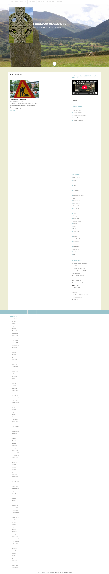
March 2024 (14, 388)
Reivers (75, 236)
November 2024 (15, 369)
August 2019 (14, 519)
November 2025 (15, 340)
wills (74, 254)
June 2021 (14, 467)
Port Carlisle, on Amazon (77, 266)
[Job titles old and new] (24, 88)
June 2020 (14, 495)
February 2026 (15, 333)
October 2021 (15, 457)
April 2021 (14, 472)
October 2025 (15, 342)
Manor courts (76, 218)
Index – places (41, 1)
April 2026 (14, 328)
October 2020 (15, 486)
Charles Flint (76, 117)
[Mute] (93, 93)
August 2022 (14, 433)
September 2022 (15, 431)
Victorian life (76, 249)
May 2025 (14, 354)
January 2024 (15, 393)
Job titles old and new (18, 100)
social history (76, 241)
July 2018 (14, 551)
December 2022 (15, 424)
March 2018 (14, 560)
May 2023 (14, 412)
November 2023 (15, 397)
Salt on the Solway (77, 110)
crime (74, 188)
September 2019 (15, 517)
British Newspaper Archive (78, 275)
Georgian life (76, 208)
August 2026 (14, 318)
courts (74, 185)
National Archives (76, 273)
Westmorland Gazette (77, 297)
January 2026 (15, 335)
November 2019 (15, 512)
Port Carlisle (76, 228)
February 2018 (15, 562)
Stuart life (75, 244)
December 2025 (15, 338)
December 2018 (15, 539)
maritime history (77, 221)
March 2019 (14, 531)
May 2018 (14, 555)
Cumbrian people (77, 193)
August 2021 (14, 462)
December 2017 (15, 567)
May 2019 (14, 527)
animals (75, 180)
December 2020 (15, 481)
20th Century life (77, 177)
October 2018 (15, 543)
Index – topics (23, 1)
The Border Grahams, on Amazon (79, 263)
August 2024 (14, 376)
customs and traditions (78, 195)
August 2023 (14, 405)
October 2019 (15, 515)
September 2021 (15, 460)
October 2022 (15, 429)
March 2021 (14, 474)
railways (75, 234)
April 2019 (14, 529)
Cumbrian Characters (49, 24)
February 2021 (15, 476)
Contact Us (59, 1)
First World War (76, 203)
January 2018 (15, 565)
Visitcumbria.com (76, 287)
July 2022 (14, 436)
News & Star (74, 292)
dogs (74, 198)
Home (11, 1)
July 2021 (14, 464)
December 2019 (15, 510)
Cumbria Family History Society (79, 268)
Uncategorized (76, 246)
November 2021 (15, 455)
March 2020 (14, 503)
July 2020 (14, 493)
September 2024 (15, 374)
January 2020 (15, 507)
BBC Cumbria (75, 299)
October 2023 (15, 400)
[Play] (74, 93)
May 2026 (14, 326)
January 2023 (15, 421)
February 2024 (15, 390)
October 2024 (15, 371)
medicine (75, 223)
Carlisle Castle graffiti (78, 120)
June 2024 (14, 381)
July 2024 (14, 378)
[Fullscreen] (96, 93)
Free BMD (74, 278)
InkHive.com (48, 572)
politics (74, 226)
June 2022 (14, 438)
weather (75, 251)
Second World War (77, 239)
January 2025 (15, 364)
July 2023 (14, 407)
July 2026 (14, 321)
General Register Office (77, 280)
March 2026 (14, 330)
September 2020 (15, 488)
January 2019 (15, 536)
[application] (85, 87)
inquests (75, 213)
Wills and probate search (77, 282)
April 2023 (14, 414)
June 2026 (14, 323)
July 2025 (14, 350)
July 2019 (14, 522)
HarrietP (23, 101)
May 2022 (14, 440)
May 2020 (14, 498)
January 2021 (15, 479)
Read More (12, 110)
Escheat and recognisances (79, 115)
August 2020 (14, 491)
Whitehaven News (76, 302)
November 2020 (15, 484)
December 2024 (15, 366)
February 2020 (15, 505)
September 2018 (15, 546)
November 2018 (15, 541)
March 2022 (14, 445)
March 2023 (14, 417)
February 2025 (15, 362)
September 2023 (15, 402)
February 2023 (15, 419)
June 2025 (14, 352)
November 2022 (15, 426)
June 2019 (14, 524)
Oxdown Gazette (50, 1)
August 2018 (14, 548)
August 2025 (14, 347)
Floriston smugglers (77, 112)
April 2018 (14, 558)
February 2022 (15, 448)
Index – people (32, 1)
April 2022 (14, 443)
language (75, 216)
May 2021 (14, 469)
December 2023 (15, 395)
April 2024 (14, 385)
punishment (76, 231)
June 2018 (14, 553)
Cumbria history (76, 190)
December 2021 (15, 452)
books (74, 183)
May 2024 (14, 383)
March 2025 (14, 359)
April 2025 (14, 357)
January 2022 (15, 450)
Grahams (75, 211)
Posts (16, 1)
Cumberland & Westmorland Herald (80, 294)
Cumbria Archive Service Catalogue (80, 270)
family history (76, 200)
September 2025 (15, 345)
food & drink (76, 206)
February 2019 (15, 534)
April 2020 (14, 500)
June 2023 (14, 409)
